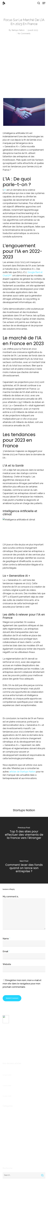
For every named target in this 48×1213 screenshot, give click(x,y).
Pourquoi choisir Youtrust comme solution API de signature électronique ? (23, 1081)
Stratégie (7, 1159)
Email (6, 951)
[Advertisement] (24, 69)
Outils (5, 1150)
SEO (4, 1154)
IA (3, 1142)
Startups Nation (18, 30)
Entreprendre (9, 1133)
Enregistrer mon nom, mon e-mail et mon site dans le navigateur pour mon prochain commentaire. (22, 983)
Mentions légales (10, 1054)
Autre (5, 1116)
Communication (10, 1120)
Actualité (7, 1112)
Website (7, 964)
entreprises (8, 1137)
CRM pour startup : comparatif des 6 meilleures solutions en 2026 (19, 1091)
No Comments (24, 33)
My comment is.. (11, 896)
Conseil (6, 1124)
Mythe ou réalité (10, 1146)
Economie (7, 1129)
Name (6, 938)
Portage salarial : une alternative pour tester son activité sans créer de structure (23, 1070)
